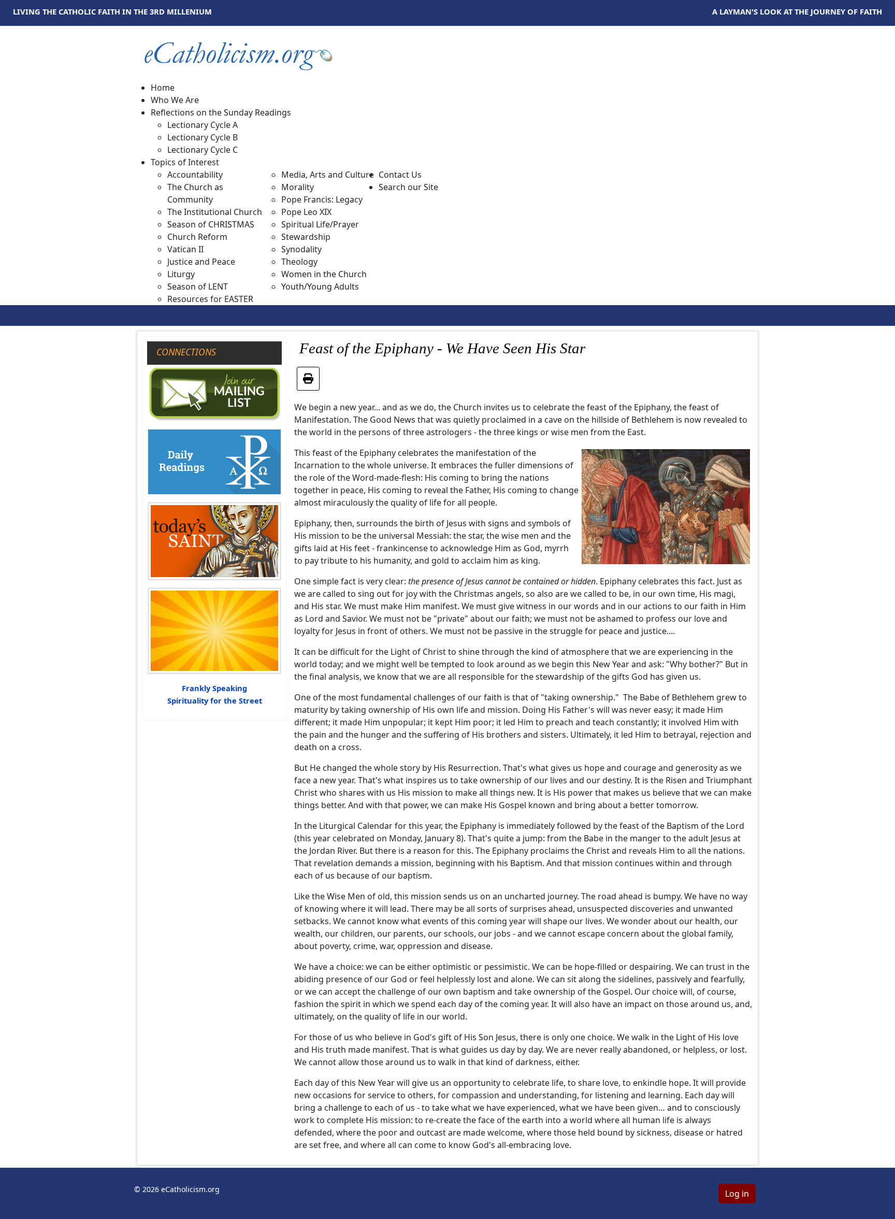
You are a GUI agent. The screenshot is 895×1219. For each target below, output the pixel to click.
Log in (737, 1193)
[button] (221, 112)
